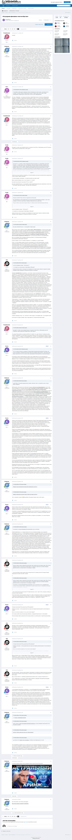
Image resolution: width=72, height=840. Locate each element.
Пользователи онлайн (22, 8)
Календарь (8, 8)
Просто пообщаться (15, 20)
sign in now (26, 821)
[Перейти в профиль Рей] (7, 263)
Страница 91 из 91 (23, 816)
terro (7, 86)
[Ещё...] (51, 33)
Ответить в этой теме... (12, 826)
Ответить (48, 24)
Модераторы (14, 8)
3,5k (7, 269)
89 (14, 816)
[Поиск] (69, 5)
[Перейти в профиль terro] (7, 90)
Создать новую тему (39, 24)
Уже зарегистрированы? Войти (56, 2)
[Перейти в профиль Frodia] (7, 148)
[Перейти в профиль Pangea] (56, 26)
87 (10, 816)
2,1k (7, 42)
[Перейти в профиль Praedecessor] (7, 36)
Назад (5, 816)
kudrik (23, 195)
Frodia (6, 145)
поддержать (6, 10)
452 (7, 95)
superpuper (68, 25)
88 (12, 816)
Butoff (16, 812)
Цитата (15, 40)
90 (16, 816)
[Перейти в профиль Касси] (4, 20)
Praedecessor (6, 33)
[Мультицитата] (12, 40)
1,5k (7, 55)
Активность (8, 5)
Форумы (3, 8)
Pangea (58, 25)
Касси (9, 19)
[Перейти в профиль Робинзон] (7, 50)
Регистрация (67, 2)
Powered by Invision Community (36, 837)
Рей (7, 260)
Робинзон (6, 46)
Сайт (3, 5)
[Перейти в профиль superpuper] (64, 26)
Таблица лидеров (31, 8)
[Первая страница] (3, 29)
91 (18, 816)
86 (8, 816)
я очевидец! (17, 10)
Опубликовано (17, 46)
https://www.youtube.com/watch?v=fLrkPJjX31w (20, 803)
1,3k (7, 355)
